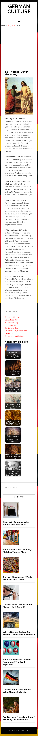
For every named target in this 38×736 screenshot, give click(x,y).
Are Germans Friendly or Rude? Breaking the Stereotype (19, 718)
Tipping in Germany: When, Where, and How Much (17, 523)
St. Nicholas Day (11, 328)
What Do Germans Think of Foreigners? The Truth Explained (17, 662)
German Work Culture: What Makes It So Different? (17, 605)
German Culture (19, 8)
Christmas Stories (12, 317)
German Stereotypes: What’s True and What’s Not (17, 578)
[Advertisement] (19, 46)
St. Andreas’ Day (11, 320)
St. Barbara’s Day (11, 323)
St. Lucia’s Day (10, 325)
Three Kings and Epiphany (15, 336)
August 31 (12, 25)
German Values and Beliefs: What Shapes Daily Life (17, 690)
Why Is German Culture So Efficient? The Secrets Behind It (19, 633)
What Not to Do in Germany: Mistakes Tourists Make (17, 550)
